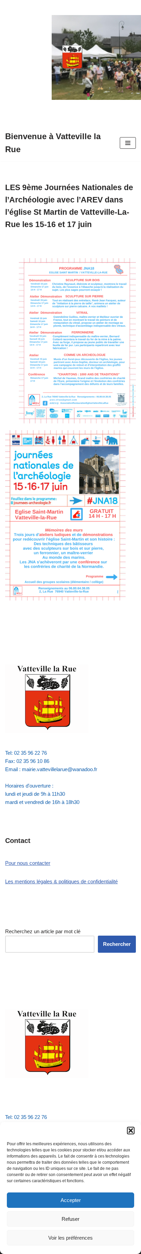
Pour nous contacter (27, 863)
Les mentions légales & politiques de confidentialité (61, 881)
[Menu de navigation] (128, 143)
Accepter (71, 1200)
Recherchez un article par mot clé (42, 931)
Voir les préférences (70, 1238)
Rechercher (117, 944)
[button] (130, 1130)
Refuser (70, 1219)
